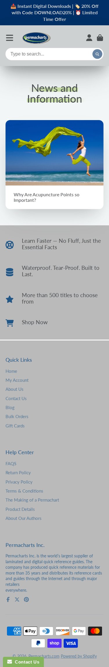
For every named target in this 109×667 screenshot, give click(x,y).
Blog (10, 407)
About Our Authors (24, 518)
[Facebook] (8, 599)
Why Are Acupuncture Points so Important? (55, 164)
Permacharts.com (44, 656)
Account (89, 37)
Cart (100, 37)
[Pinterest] (26, 599)
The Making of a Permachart (32, 499)
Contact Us (16, 398)
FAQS (11, 463)
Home (11, 371)
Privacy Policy (19, 481)
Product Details (20, 509)
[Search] (97, 54)
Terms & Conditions (24, 490)
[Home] (36, 37)
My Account (17, 380)
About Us (15, 389)
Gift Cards (15, 425)
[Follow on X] (17, 599)
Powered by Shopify (79, 656)
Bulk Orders (17, 416)
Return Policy (18, 472)
